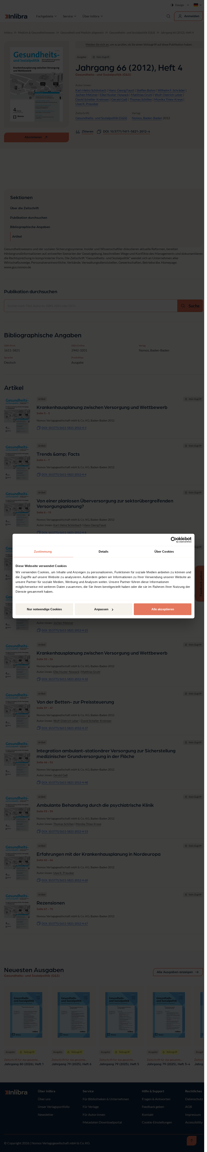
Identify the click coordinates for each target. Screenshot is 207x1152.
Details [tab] (104, 551)
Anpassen (101, 609)
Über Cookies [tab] (164, 551)
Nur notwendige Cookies (44, 609)
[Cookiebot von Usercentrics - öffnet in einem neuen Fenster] (173, 540)
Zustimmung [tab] (43, 551)
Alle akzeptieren (162, 609)
